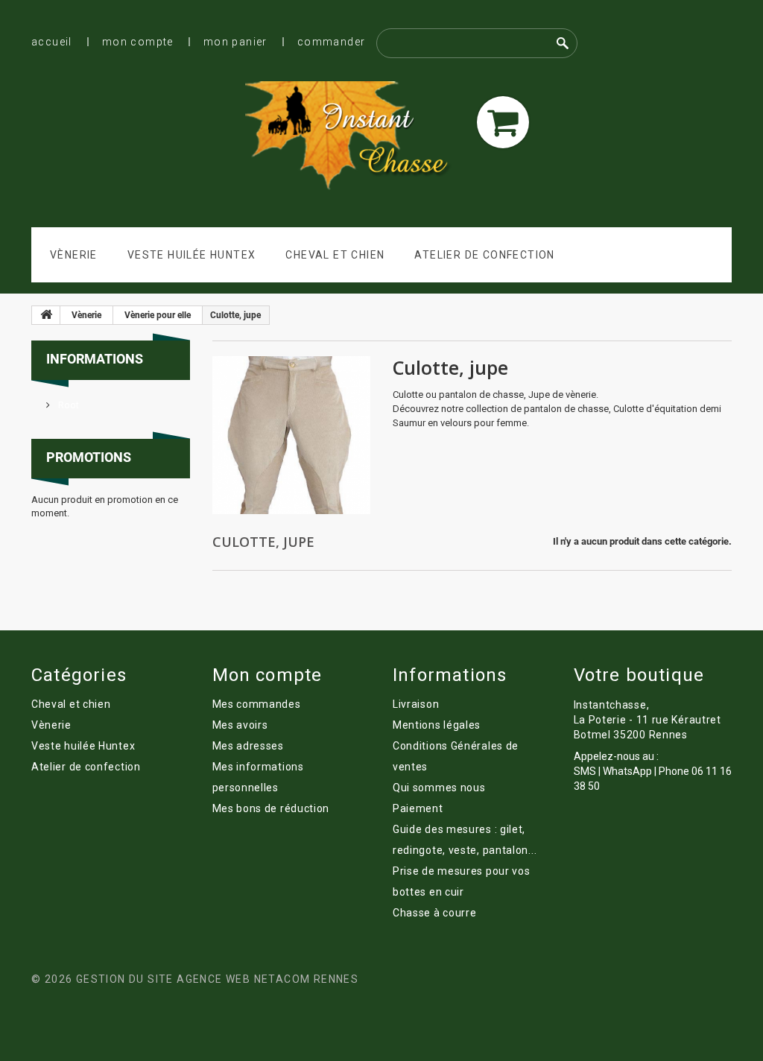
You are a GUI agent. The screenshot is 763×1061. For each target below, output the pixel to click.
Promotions (88, 457)
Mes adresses (248, 746)
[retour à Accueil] (46, 315)
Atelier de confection (484, 255)
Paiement (418, 808)
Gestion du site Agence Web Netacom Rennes (217, 979)
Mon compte (138, 42)
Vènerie (74, 255)
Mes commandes (256, 704)
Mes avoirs (240, 725)
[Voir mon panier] (503, 122)
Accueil (51, 42)
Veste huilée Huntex (191, 255)
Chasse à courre (435, 913)
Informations (94, 359)
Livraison (416, 704)
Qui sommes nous (439, 788)
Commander (331, 42)
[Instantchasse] (354, 137)
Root (67, 405)
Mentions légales (437, 725)
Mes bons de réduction (271, 808)
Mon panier (235, 42)
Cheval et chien (334, 255)
